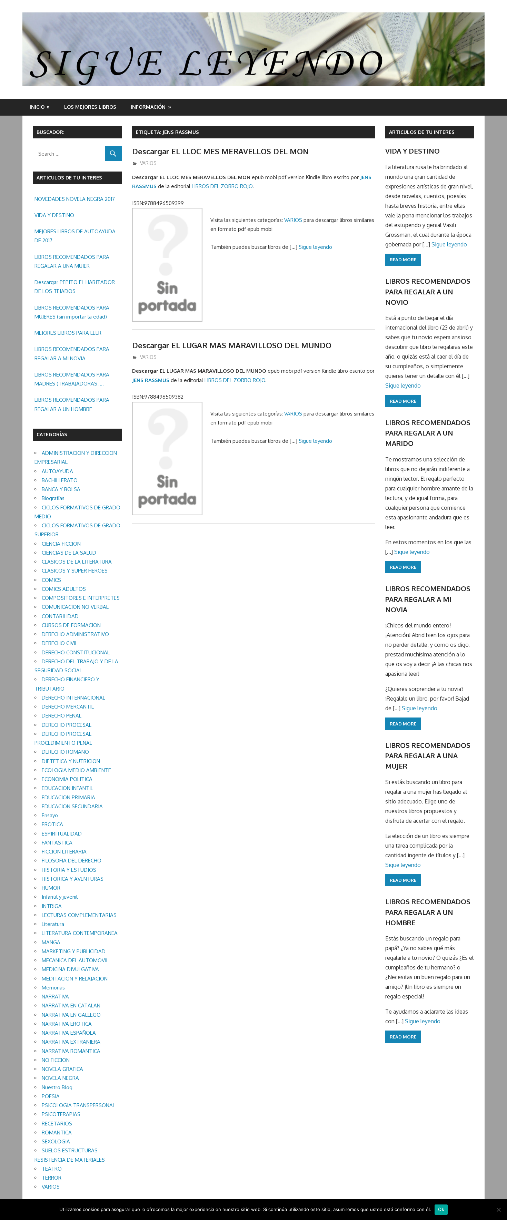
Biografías (53, 498)
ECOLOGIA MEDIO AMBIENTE (76, 770)
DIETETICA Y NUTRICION (71, 761)
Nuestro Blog (57, 1087)
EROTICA (52, 824)
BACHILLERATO (60, 480)
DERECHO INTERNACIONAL (73, 697)
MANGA (51, 942)
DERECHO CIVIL (60, 643)
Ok (441, 1209)
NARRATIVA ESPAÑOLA (69, 1032)
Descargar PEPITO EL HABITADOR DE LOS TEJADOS (74, 286)
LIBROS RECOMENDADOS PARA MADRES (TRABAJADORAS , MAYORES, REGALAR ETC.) (71, 380)
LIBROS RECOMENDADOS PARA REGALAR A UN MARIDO (427, 433)
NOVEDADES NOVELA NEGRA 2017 (74, 199)
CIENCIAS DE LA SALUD (69, 552)
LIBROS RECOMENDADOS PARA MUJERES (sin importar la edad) (71, 312)
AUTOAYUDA (57, 471)
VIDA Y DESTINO (54, 215)
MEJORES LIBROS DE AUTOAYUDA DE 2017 (75, 236)
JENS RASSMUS (150, 380)
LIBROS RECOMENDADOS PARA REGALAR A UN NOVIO (427, 291)
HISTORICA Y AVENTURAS (72, 879)
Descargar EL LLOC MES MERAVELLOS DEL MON (220, 151)
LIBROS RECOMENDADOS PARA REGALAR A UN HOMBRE (71, 404)
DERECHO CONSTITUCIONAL (76, 652)
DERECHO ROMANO (65, 752)
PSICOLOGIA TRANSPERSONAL (78, 1105)
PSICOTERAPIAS (61, 1114)
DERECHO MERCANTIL (68, 706)
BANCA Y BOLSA (61, 489)
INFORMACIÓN (148, 107)
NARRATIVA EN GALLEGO (71, 1015)
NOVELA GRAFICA (62, 1069)
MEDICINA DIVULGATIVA (70, 969)
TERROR (51, 1177)
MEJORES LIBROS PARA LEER (67, 333)
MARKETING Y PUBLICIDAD (74, 951)
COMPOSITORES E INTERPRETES (81, 598)
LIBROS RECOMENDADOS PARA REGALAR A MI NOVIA (71, 353)
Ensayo (50, 815)
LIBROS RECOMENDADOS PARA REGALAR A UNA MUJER (71, 261)
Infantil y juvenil (60, 897)
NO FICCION (56, 1060)
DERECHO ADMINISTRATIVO (75, 634)
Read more (403, 259)
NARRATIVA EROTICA (67, 1024)
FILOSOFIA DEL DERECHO (71, 860)
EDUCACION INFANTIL (67, 788)
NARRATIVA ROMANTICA (71, 1051)
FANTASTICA (57, 842)
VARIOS (148, 163)
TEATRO (52, 1168)
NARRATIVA (55, 996)
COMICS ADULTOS (64, 589)
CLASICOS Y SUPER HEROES (75, 570)
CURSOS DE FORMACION (71, 625)
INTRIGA (52, 906)
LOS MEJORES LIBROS (90, 107)
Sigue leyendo (315, 247)
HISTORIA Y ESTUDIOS (69, 870)
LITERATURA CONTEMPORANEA (80, 933)
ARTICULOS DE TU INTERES (422, 132)
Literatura (53, 924)
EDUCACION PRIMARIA (68, 797)
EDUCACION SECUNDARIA (72, 806)
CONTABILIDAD (60, 616)
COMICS (51, 580)
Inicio (37, 107)
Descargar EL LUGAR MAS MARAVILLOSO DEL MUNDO (231, 345)
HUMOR (51, 888)
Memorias (53, 987)
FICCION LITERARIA (64, 851)
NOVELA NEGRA (60, 1078)
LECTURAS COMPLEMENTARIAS (79, 915)
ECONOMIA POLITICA (67, 779)
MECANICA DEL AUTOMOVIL (75, 960)
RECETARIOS (57, 1123)
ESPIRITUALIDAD (62, 833)
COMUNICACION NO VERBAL (75, 607)
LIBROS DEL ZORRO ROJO (222, 186)
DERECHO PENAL (61, 715)
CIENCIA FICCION (61, 543)
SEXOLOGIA (56, 1141)
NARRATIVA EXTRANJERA (71, 1041)
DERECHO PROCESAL (66, 725)
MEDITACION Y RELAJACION (75, 978)
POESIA (51, 1096)
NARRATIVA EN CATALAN (71, 1005)
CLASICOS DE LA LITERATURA (77, 561)
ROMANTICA (57, 1132)
